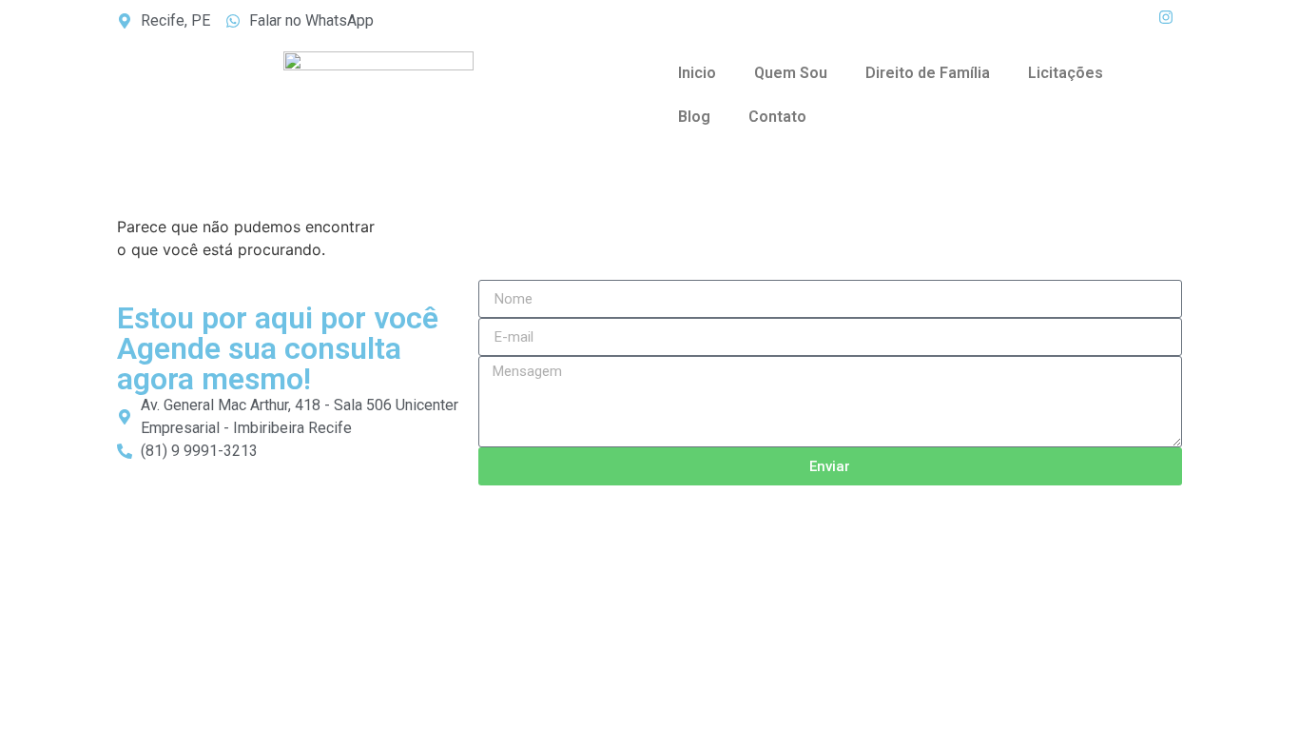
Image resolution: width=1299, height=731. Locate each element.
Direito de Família (927, 73)
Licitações (1065, 73)
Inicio (697, 73)
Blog (694, 117)
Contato (777, 117)
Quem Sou (790, 73)
